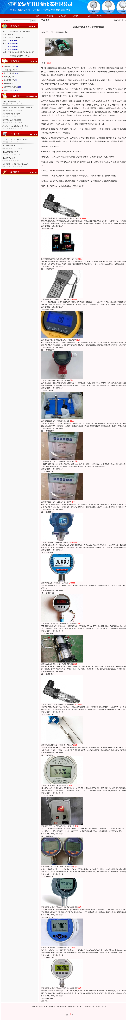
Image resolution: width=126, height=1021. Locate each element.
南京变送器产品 (9, 80)
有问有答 (87, 16)
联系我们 (100, 16)
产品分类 (62, 16)
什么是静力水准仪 (8, 158)
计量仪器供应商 (9, 70)
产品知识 (75, 16)
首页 (38, 16)
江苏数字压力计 (9, 66)
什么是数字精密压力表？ (11, 152)
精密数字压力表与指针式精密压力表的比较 (17, 107)
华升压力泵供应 (9, 90)
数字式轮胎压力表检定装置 (11, 120)
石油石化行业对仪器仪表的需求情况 (15, 126)
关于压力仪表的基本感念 (11, 114)
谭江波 (104, 1006)
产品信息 (50, 16)
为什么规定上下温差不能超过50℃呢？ (15, 164)
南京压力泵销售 (9, 73)
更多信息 (44, 1001)
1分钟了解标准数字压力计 (11, 101)
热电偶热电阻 (8, 83)
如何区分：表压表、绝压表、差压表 (15, 139)
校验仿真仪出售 (9, 77)
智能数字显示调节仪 (11, 87)
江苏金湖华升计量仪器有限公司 (52, 226)
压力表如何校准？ (8, 145)
